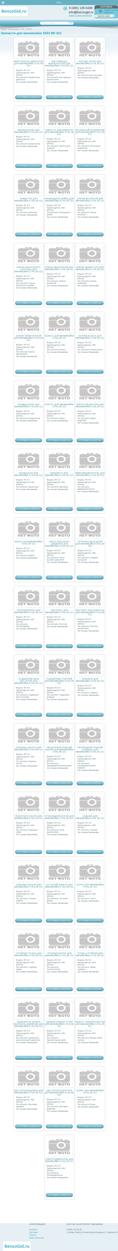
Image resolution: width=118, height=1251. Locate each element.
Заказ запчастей (36, 1238)
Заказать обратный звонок (80, 15)
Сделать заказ (103, 16)
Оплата (32, 1235)
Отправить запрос (28, 97)
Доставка (33, 1232)
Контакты (33, 1229)
